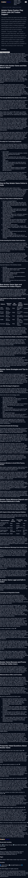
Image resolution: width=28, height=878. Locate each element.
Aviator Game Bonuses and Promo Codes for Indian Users (13, 60)
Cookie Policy (15, 851)
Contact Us (14, 854)
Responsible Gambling (19, 845)
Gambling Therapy (7, 845)
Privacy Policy (8, 851)
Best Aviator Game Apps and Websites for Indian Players (14, 55)
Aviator (2, 173)
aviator (15, 378)
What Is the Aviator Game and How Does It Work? (12, 53)
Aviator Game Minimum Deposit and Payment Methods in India (12, 58)
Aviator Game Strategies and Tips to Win (13, 57)
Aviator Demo (22, 859)
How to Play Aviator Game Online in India (10, 55)
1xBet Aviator (17, 1)
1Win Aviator (16, 112)
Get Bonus (3, 49)
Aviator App (16, 859)
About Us (2, 851)
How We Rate (18, 853)
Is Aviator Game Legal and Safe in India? (13, 59)
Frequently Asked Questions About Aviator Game (14, 62)
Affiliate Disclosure (10, 853)
